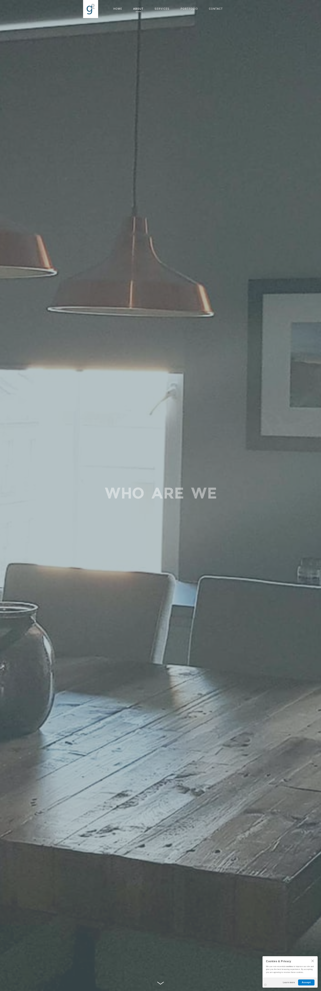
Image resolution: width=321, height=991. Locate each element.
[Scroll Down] (160, 983)
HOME (117, 9)
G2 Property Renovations (90, 9)
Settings (265, 984)
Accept (306, 982)
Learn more (289, 982)
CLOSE (312, 961)
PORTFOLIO (189, 9)
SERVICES (162, 9)
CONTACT (216, 9)
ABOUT (138, 9)
